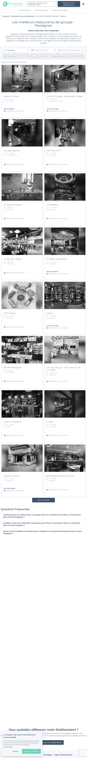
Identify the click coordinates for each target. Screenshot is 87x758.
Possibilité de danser (59, 56)
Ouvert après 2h (75, 56)
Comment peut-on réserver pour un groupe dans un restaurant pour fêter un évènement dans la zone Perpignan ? (42, 516)
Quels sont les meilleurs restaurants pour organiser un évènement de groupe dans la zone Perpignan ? (42, 532)
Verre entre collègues (41, 10)
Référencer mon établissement (69, 4)
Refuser (15, 751)
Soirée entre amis (25, 10)
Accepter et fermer (31, 751)
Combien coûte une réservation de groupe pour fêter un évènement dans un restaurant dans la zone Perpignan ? (41, 524)
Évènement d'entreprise (60, 10)
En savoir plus (7, 747)
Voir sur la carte (43, 500)
